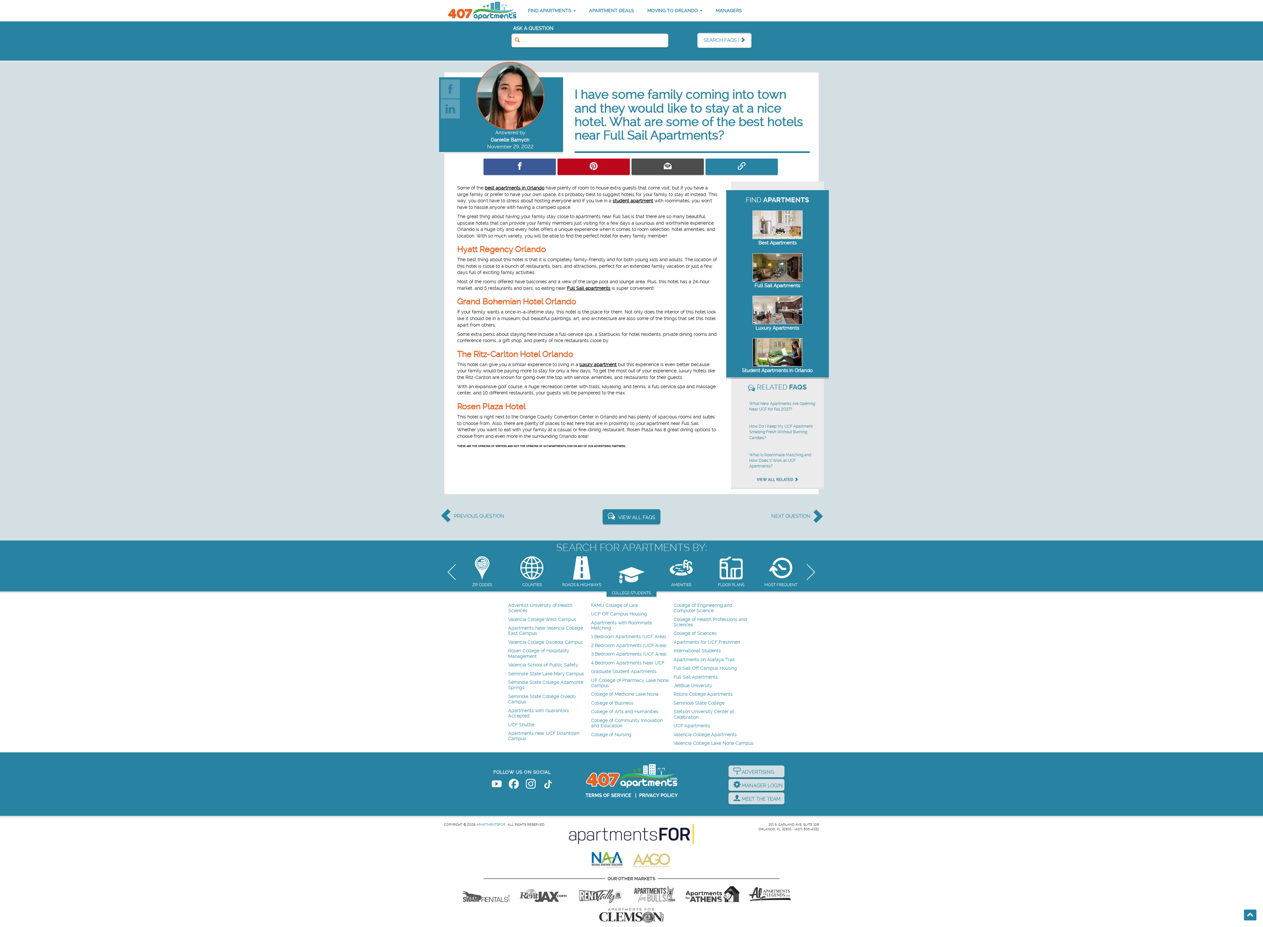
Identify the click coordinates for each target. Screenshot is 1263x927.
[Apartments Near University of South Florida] (655, 894)
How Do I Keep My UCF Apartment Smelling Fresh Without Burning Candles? (781, 432)
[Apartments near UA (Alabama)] (770, 894)
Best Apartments (777, 243)
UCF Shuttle (521, 725)
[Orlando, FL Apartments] (481, 10)
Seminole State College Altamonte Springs (545, 685)
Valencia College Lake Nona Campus (714, 743)
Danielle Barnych (510, 140)
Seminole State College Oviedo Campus (542, 699)
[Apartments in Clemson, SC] (631, 915)
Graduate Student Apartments (623, 671)
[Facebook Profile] (450, 89)
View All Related (775, 479)
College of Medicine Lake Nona (624, 694)
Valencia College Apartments (705, 735)
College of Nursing (611, 735)
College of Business (612, 703)
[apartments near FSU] (600, 894)
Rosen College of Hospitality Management (538, 653)
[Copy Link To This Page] (742, 167)
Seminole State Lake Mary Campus (546, 674)
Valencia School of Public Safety (543, 665)
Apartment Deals (611, 10)
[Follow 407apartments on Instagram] (530, 785)
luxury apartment (598, 364)
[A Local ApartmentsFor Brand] (631, 834)
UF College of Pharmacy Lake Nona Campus (630, 683)
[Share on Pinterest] (593, 167)
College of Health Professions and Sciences (710, 622)
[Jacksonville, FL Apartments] (543, 894)
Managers (729, 10)
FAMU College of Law (614, 605)
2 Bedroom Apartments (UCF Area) (629, 645)
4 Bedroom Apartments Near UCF (627, 663)
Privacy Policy (658, 795)
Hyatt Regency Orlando (501, 249)
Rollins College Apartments (703, 694)
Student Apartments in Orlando (777, 370)
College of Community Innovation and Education (627, 723)
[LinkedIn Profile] (450, 108)
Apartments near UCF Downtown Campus (544, 736)
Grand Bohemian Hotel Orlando (516, 301)
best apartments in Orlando (514, 187)
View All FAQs (636, 517)
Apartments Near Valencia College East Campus (545, 630)
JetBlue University (693, 686)
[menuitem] (548, 608)
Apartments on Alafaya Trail (704, 660)
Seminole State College (699, 703)
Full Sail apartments (588, 288)
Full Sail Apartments (777, 285)
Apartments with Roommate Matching (621, 625)
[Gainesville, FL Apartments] (486, 894)
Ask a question (533, 28)
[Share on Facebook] (519, 167)
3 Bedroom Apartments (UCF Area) (629, 654)
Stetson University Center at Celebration (704, 714)
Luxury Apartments (777, 328)
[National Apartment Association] (608, 860)
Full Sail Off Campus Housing (705, 668)
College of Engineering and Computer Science (703, 608)
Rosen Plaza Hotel (491, 406)
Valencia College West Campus (542, 619)
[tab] (482, 572)
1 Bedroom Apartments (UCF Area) (628, 636)
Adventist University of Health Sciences (540, 608)
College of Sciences (695, 633)
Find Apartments (550, 10)
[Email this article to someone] (668, 167)
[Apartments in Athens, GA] (712, 894)
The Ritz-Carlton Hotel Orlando (515, 354)
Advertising (757, 772)
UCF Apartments (692, 726)
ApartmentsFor (491, 824)
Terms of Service (608, 795)
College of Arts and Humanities (624, 711)
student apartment (633, 200)
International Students (697, 651)
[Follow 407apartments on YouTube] (496, 785)
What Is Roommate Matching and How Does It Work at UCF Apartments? (780, 460)
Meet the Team (760, 799)
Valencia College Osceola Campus (545, 642)
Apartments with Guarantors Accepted (538, 713)
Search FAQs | (722, 40)
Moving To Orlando (673, 10)
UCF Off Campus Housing (619, 614)
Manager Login (761, 786)
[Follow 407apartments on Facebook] (513, 785)
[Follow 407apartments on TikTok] (548, 785)
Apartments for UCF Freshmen (707, 642)
